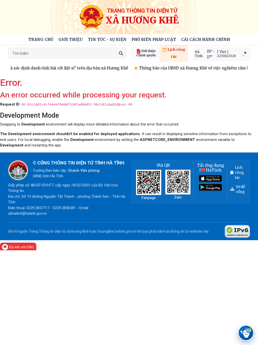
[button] (70, 40)
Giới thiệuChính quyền (146, 53)
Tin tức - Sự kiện (107, 39)
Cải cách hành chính (205, 39)
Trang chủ (40, 39)
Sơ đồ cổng (240, 189)
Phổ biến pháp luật (154, 39)
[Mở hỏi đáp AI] (246, 333)
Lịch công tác (176, 53)
